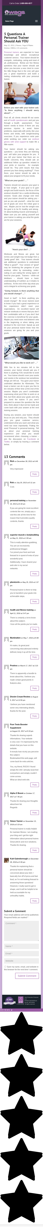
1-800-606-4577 (26, 3)
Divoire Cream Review (20, 697)
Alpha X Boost (16, 793)
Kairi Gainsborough (19, 859)
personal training (17, 500)
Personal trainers (11, 52)
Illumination (15, 638)
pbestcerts (15, 582)
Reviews (6, 1010)
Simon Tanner (16, 821)
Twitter (7, 442)
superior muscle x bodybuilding (24, 535)
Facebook (31, 439)
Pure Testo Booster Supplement (19, 726)
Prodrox (13, 666)
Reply (34, 474)
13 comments (22, 48)
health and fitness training (22, 610)
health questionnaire (19, 120)
